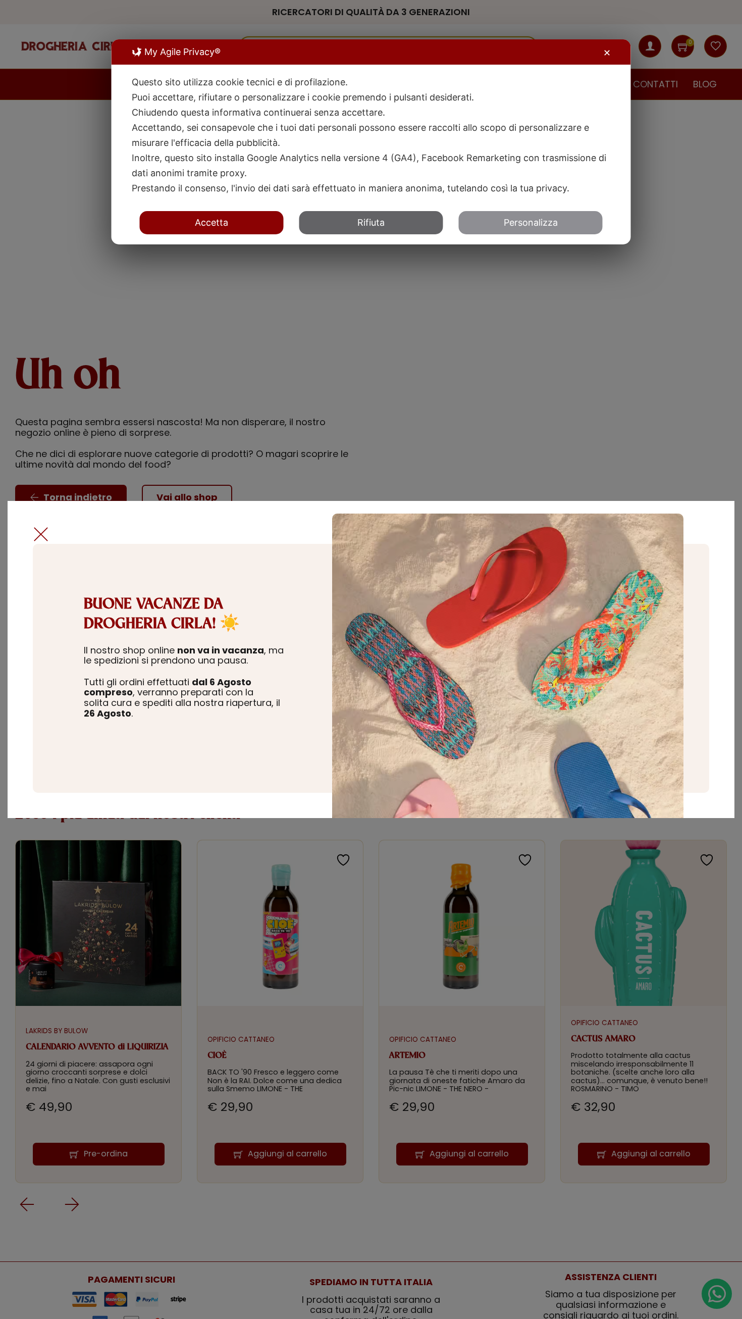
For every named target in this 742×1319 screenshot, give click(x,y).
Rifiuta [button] (371, 222)
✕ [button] (607, 52)
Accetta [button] (211, 222)
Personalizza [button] (531, 222)
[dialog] (371, 141)
